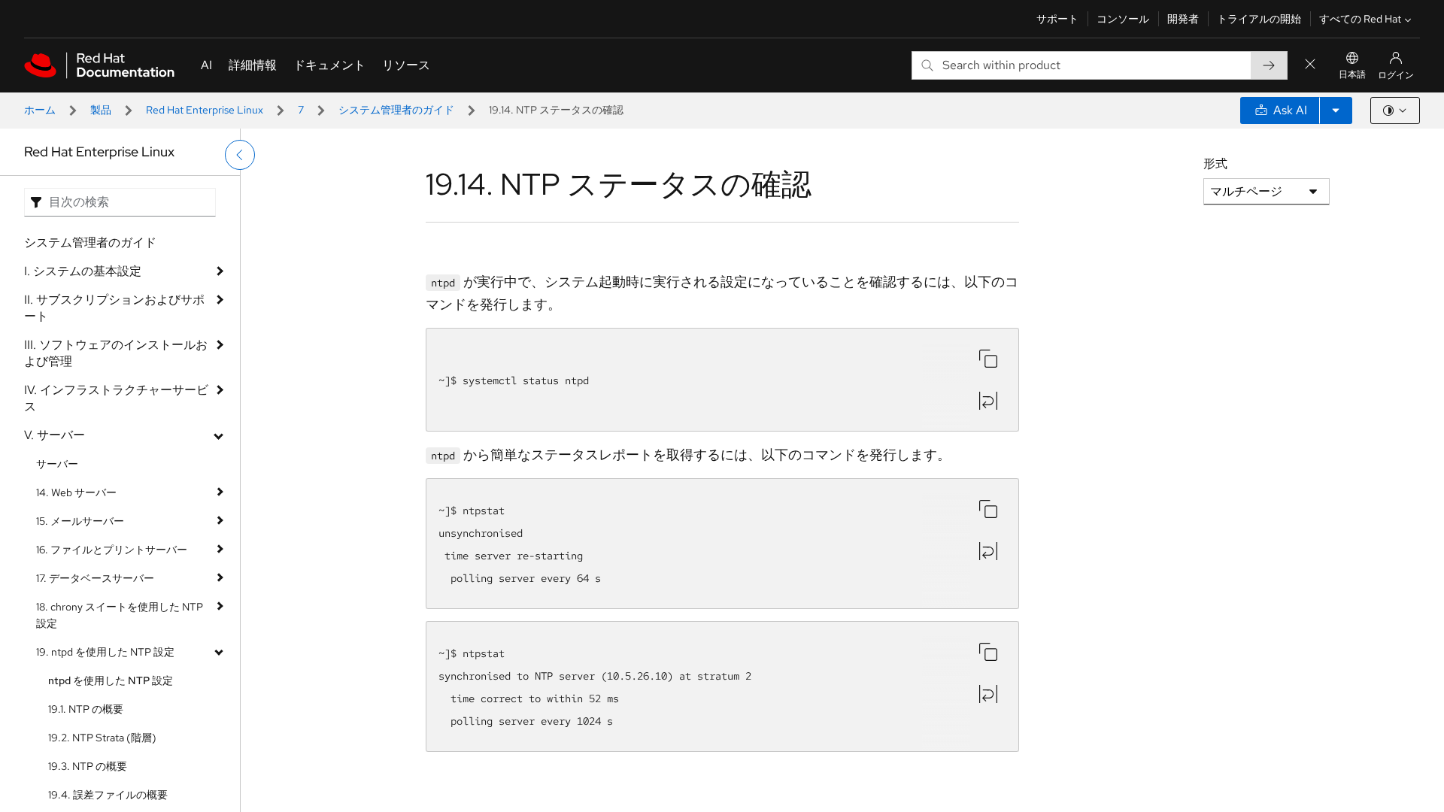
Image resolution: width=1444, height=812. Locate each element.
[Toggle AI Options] (1335, 110)
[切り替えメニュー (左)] (240, 155)
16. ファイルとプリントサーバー (111, 549)
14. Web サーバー (76, 492)
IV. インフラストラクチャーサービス (116, 398)
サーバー (57, 464)
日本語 (1352, 74)
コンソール (1123, 19)
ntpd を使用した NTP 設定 (110, 680)
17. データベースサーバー (95, 578)
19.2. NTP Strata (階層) (102, 737)
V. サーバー (54, 435)
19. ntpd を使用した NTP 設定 (105, 652)
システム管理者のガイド (396, 110)
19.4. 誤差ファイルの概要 (108, 794)
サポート (1057, 19)
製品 (100, 110)
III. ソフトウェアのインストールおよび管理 (116, 353)
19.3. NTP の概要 (87, 766)
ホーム (40, 110)
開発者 (1183, 19)
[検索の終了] (1310, 65)
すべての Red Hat (1360, 19)
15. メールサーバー (80, 521)
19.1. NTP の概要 (85, 709)
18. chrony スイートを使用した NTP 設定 (119, 615)
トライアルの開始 (1259, 19)
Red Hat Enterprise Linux (204, 110)
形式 (1215, 163)
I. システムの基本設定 (82, 271)
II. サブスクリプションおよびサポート (114, 308)
